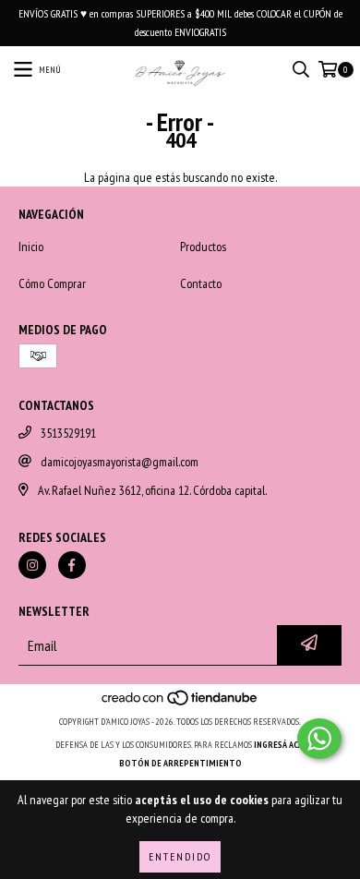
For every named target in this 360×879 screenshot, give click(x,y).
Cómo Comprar (52, 283)
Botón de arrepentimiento (180, 763)
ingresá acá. (280, 745)
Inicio (30, 246)
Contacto (201, 283)
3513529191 (68, 433)
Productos (203, 246)
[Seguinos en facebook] (72, 565)
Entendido (180, 856)
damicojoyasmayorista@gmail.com (119, 461)
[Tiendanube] (180, 703)
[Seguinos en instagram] (32, 565)
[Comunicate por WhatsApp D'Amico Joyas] (319, 738)
